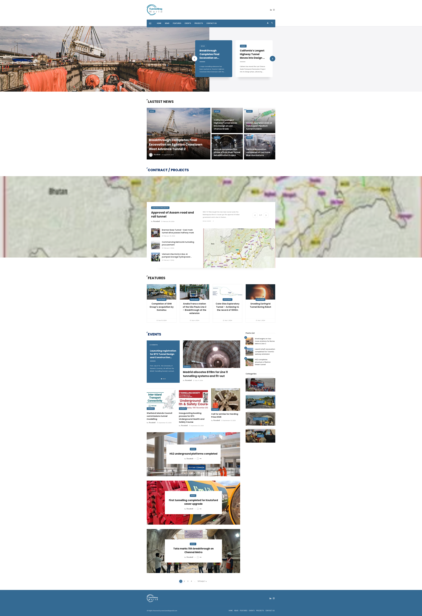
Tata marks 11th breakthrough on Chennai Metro (193, 550)
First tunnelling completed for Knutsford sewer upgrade (193, 502)
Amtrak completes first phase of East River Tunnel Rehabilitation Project (227, 152)
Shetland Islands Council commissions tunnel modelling (159, 416)
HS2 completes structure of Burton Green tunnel (263, 362)
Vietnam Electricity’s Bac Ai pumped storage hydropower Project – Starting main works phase (176, 255)
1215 (198, 581)
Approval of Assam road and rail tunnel (172, 214)
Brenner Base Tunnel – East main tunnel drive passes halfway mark (178, 231)
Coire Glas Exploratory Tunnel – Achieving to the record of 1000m (227, 307)
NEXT (203, 581)
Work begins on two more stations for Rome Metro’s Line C (265, 341)
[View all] (260, 384)
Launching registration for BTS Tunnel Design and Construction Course (163, 354)
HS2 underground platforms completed (193, 453)
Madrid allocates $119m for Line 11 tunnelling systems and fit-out (205, 374)
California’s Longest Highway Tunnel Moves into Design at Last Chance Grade (253, 54)
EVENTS (188, 23)
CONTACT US (211, 23)
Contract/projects (160, 207)
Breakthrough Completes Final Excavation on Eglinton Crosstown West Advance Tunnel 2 (211, 54)
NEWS (167, 23)
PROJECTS (199, 23)
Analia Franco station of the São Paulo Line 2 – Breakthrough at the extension (194, 308)
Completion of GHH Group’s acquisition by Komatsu (162, 307)
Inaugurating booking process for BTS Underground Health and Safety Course (191, 417)
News (203, 46)
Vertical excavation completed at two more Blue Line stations (258, 152)
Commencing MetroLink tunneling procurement (178, 243)
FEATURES (177, 23)
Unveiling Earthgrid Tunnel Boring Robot (260, 305)
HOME (159, 23)
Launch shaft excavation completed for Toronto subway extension (265, 351)
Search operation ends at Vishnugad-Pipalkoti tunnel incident (259, 126)
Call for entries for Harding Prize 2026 (224, 415)
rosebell (157, 155)
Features (161, 299)
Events (187, 366)
